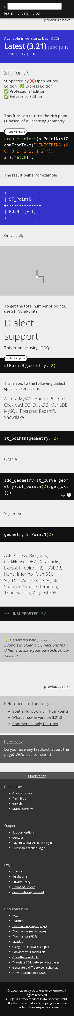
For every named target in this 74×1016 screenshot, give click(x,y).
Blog (36, 13)
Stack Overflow (22, 809)
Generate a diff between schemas (35, 967)
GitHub (17, 804)
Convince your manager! (28, 952)
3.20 (53, 47)
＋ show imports (16, 131)
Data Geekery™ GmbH (47, 991)
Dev (45, 38)
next (66, 20)
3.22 (54, 38)
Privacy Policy (21, 882)
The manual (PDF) (24, 936)
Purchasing (19, 876)
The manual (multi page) (29, 931)
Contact (17, 837)
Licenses (18, 871)
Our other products (25, 957)
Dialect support (21, 329)
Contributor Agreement (28, 892)
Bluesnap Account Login (28, 848)
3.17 (21, 53)
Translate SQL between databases (36, 962)
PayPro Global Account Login (32, 843)
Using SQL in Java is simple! (30, 947)
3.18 (10, 53)
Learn (8, 13)
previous (51, 20)
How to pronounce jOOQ (29, 973)
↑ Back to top (37, 776)
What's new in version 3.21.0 (37, 717)
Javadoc (17, 942)
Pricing (22, 13)
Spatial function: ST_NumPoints (40, 711)
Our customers (22, 793)
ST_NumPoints (24, 311)
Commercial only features (35, 723)
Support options (23, 832)
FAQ (15, 916)
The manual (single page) (29, 926)
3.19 (64, 47)
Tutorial (17, 921)
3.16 (32, 53)
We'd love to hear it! (33, 754)
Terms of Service (23, 887)
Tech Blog (19, 798)
